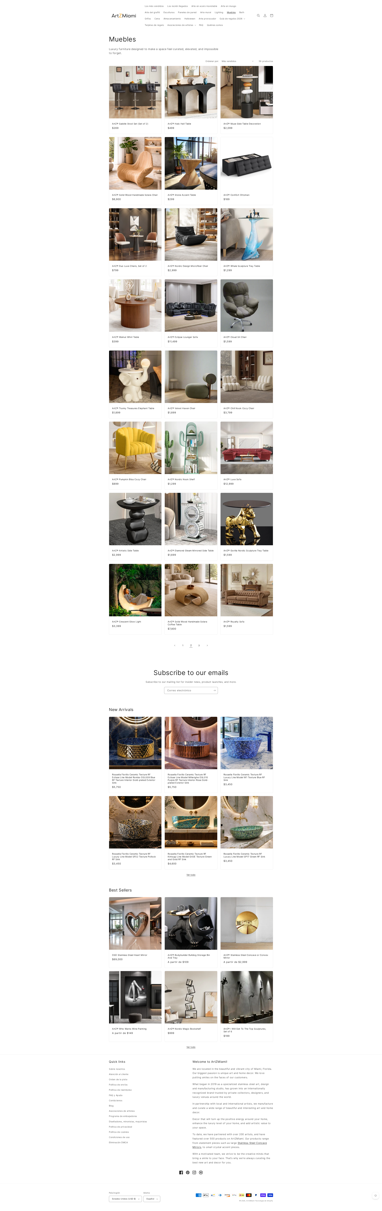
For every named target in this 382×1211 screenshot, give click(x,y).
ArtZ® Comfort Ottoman (236, 195)
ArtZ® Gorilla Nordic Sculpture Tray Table (246, 550)
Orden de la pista (118, 1079)
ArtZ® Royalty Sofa (234, 621)
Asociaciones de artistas (122, 1111)
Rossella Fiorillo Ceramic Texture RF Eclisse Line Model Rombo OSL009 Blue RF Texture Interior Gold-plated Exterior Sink (133, 778)
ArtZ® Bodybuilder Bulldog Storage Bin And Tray (189, 956)
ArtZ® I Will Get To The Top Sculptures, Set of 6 (245, 1030)
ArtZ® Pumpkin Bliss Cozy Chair (129, 479)
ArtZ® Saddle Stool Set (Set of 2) (130, 123)
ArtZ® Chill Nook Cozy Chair (239, 408)
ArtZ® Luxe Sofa (232, 479)
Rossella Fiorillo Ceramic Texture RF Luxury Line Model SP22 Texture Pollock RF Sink (134, 856)
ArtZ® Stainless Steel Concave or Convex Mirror (246, 956)
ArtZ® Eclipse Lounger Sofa (183, 337)
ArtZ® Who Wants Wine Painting (129, 1029)
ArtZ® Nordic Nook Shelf (181, 479)
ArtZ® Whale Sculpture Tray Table (242, 266)
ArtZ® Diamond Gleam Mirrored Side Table (191, 550)
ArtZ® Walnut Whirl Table (125, 337)
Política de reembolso (120, 1090)
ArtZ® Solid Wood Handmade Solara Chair (135, 195)
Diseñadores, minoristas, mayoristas (128, 1121)
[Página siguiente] (207, 645)
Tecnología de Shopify (264, 1201)
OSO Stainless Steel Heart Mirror (129, 955)
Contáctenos (115, 1100)
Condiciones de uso (119, 1137)
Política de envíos (118, 1084)
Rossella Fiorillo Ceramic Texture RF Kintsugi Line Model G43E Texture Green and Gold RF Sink (190, 856)
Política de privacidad (120, 1126)
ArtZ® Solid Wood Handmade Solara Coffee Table (187, 623)
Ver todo (191, 874)
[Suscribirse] (214, 690)
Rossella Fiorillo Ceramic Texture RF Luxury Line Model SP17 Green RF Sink (244, 855)
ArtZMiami (250, 1201)
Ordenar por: (212, 61)
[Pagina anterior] (175, 645)
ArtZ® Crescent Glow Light (126, 621)
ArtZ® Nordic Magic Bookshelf (184, 1029)
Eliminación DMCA (118, 1142)
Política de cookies (119, 1132)
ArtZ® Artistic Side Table (125, 550)
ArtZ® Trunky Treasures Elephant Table (133, 408)
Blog (111, 1105)
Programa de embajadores (123, 1116)
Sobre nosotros (117, 1069)
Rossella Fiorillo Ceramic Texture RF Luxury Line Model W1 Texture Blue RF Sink (244, 777)
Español (150, 1199)
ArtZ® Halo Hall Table (179, 123)
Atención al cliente (118, 1074)
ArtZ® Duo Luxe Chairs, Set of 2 (129, 266)
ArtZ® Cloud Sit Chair (235, 337)
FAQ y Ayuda (116, 1095)
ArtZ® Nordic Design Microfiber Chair (188, 266)
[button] (232, 19)
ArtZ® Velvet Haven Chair (181, 408)
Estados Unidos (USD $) (124, 1199)
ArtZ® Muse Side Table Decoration (242, 123)
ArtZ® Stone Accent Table (182, 195)
